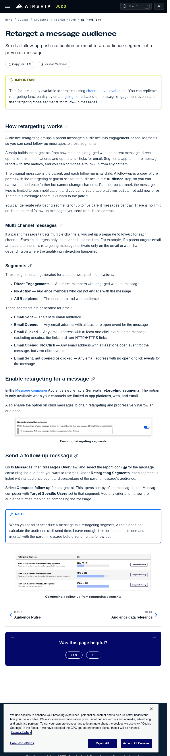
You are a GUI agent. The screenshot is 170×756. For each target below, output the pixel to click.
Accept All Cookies (136, 743)
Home (10, 19)
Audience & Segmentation (56, 19)
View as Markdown (56, 64)
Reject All (102, 743)
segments (75, 97)
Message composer (31, 390)
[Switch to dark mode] (159, 6)
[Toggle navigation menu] (7, 6)
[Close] (151, 709)
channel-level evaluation (106, 91)
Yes (74, 655)
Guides (25, 19)
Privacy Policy (21, 732)
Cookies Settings (22, 743)
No (94, 655)
